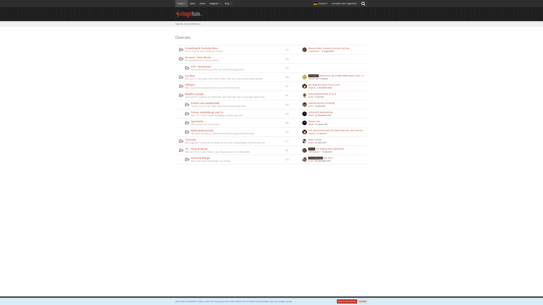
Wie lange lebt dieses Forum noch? (324, 84)
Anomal (311, 79)
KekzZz (311, 106)
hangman (312, 88)
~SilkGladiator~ (314, 51)
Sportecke (197, 121)
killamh (311, 115)
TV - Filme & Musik (196, 149)
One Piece (328, 157)
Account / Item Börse (198, 57)
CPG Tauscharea (201, 66)
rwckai (310, 97)
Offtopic (190, 84)
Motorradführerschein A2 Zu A (322, 93)
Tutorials (190, 139)
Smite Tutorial (314, 139)
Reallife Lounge (194, 94)
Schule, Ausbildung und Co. (207, 112)
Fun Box (190, 75)
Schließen (363, 301)
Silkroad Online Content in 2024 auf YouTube (328, 48)
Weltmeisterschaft (202, 130)
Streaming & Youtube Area (201, 48)
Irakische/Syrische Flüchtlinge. (321, 103)
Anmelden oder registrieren (344, 3)
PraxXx (311, 161)
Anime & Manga (200, 158)
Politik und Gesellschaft (205, 103)
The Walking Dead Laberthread (330, 148)
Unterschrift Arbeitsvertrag (320, 112)
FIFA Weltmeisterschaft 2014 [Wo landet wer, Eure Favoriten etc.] (338, 130)
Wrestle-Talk (314, 121)
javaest (311, 142)
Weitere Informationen (347, 301)
